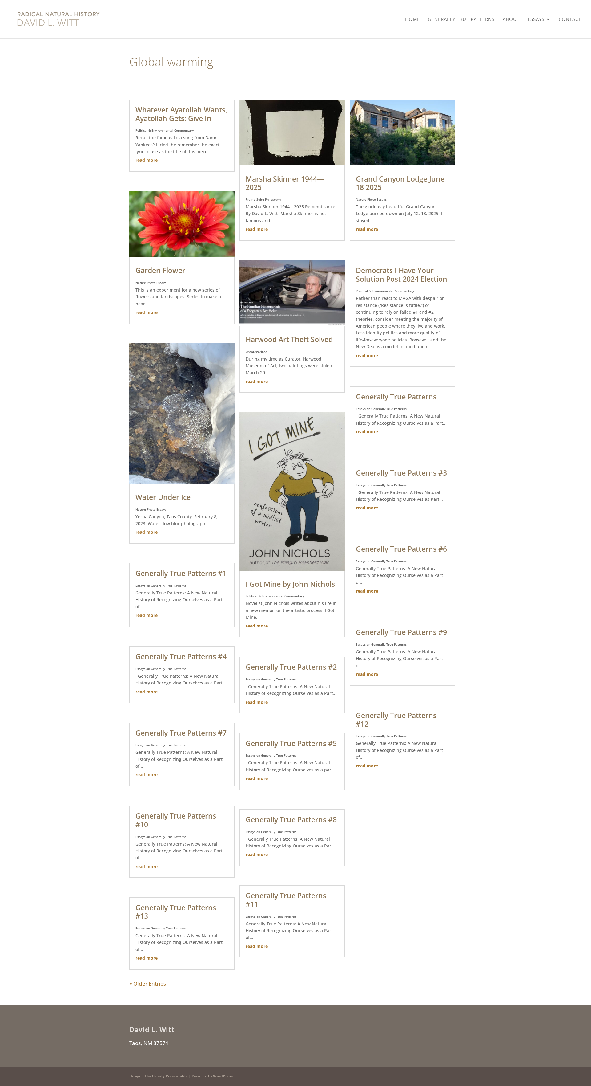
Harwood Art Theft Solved (289, 339)
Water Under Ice (163, 497)
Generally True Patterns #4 (181, 656)
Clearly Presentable (170, 1076)
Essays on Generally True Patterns (160, 585)
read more (146, 160)
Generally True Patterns (461, 19)
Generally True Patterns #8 (291, 819)
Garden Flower (160, 270)
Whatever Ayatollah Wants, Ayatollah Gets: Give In (181, 114)
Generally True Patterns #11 (286, 900)
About (511, 19)
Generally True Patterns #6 (401, 549)
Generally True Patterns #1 (181, 573)
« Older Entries (147, 983)
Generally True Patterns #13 (175, 912)
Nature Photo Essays (150, 282)
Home (412, 19)
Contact (570, 19)
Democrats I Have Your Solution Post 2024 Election (401, 274)
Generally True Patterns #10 (175, 820)
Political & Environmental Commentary (164, 130)
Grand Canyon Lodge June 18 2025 (400, 183)
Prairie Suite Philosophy (263, 199)
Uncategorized (256, 351)
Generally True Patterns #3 (401, 473)
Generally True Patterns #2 (291, 667)
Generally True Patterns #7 (181, 733)
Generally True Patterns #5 (291, 743)
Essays (536, 19)
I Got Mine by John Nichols (290, 584)
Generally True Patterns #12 (396, 719)
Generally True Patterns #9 (401, 632)
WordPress (223, 1076)
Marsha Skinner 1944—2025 (285, 183)
